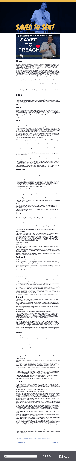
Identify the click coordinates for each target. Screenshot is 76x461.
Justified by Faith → (55, 442)
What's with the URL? (64, 458)
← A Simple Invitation (21, 442)
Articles (25, 1)
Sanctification (44, 438)
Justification (25, 438)
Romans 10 (35, 438)
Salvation (39, 438)
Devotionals (31, 1)
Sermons (38, 1)
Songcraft (50, 1)
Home (20, 1)
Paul (29, 438)
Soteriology (49, 438)
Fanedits (44, 1)
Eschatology (21, 438)
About (55, 1)
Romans (31, 438)
